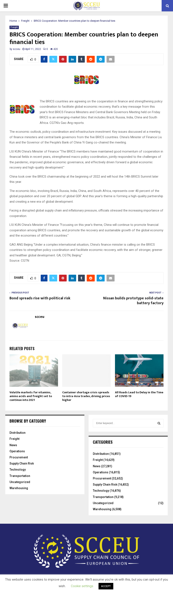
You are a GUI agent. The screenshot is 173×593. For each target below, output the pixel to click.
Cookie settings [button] (82, 586)
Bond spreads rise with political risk (39, 298)
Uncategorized (19, 482)
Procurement (18, 457)
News (13, 445)
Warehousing (18, 488)
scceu (16, 49)
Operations (17, 451)
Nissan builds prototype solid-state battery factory (133, 301)
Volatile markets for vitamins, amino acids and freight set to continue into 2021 (30, 396)
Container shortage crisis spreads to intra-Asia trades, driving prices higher (86, 396)
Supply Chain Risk (21, 463)
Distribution (17, 432)
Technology (17, 469)
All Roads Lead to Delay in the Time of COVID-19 (139, 394)
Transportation (19, 476)
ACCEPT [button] (106, 586)
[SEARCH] (159, 423)
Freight (14, 27)
